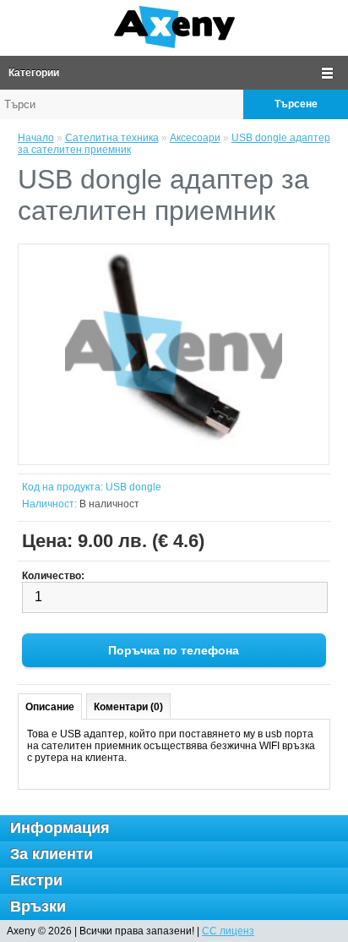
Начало (36, 138)
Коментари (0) (128, 707)
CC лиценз (228, 931)
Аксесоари (195, 138)
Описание (49, 707)
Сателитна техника (112, 138)
